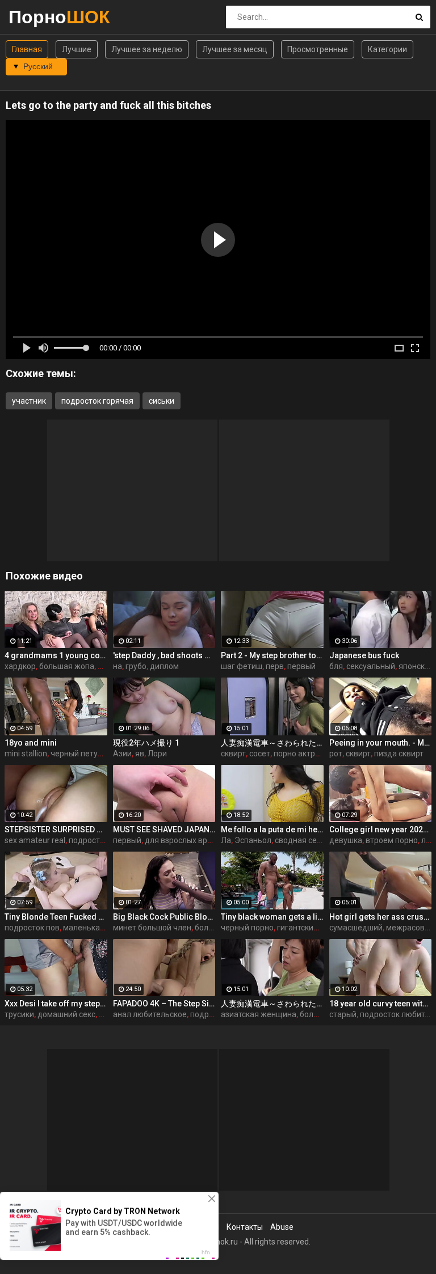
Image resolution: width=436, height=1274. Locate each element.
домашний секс (66, 1014)
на (117, 666)
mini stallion (26, 753)
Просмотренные (317, 49)
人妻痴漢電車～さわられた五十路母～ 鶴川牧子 (272, 742)
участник (29, 400)
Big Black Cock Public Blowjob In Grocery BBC (164, 916)
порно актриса (301, 753)
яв (139, 753)
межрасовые (410, 927)
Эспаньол (252, 840)
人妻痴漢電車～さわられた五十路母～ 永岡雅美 (272, 1003)
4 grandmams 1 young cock (56, 655)
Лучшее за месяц (234, 49)
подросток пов (32, 927)
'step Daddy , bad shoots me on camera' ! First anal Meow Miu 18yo (164, 655)
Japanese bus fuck (364, 655)
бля (336, 666)
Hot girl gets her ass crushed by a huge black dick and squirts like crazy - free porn (380, 916)
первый (301, 666)
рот (335, 753)
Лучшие (76, 49)
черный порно (247, 927)
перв (275, 666)
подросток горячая (97, 400)
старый (343, 1014)
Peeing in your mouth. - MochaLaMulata (380, 742)
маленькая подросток (104, 927)
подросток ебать (100, 840)
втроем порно (392, 840)
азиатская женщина (258, 1014)
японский (416, 666)
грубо (135, 666)
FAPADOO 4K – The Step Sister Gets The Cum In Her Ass (164, 1003)
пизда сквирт (399, 753)
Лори (157, 753)
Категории (387, 49)
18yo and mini (31, 742)
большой (211, 927)
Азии (122, 753)
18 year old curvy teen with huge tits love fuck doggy (380, 1003)
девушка (345, 840)
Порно (38, 17)
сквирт (233, 753)
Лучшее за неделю (146, 49)
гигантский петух (309, 927)
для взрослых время (183, 840)
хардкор (20, 666)
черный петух (76, 753)
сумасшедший (356, 927)
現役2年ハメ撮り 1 (146, 742)
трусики (19, 1014)
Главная (27, 49)
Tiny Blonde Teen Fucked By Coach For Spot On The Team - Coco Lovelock (56, 916)
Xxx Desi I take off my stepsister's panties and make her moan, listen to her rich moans (56, 1003)
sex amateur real (35, 840)
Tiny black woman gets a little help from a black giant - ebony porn (272, 916)
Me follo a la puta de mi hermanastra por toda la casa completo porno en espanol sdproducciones (272, 829)
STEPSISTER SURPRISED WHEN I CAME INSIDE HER (56, 829)
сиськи (161, 400)
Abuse (282, 1226)
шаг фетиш (241, 666)
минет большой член (152, 927)
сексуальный (370, 666)
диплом (164, 666)
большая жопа (66, 666)
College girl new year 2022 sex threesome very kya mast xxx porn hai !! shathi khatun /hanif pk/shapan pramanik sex (380, 829)
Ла (226, 840)
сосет (259, 753)
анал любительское (150, 1014)
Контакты (245, 1226)
